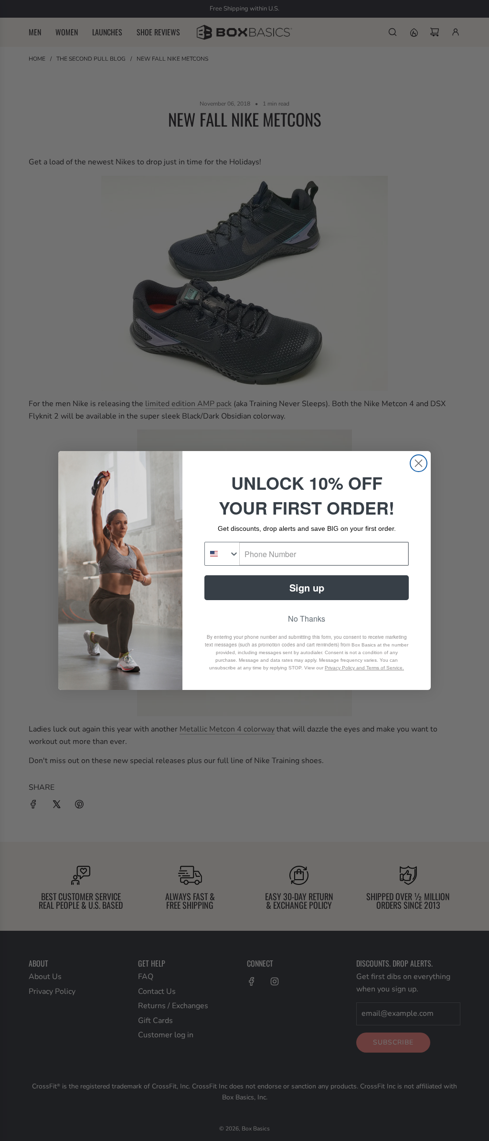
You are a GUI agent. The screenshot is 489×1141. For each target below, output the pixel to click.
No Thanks (306, 618)
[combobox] (222, 553)
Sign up (306, 587)
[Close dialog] (418, 463)
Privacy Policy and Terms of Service (364, 667)
